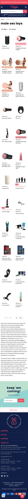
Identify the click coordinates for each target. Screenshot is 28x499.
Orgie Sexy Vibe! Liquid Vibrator (20, 259)
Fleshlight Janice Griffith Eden (20, 72)
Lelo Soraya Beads (7, 141)
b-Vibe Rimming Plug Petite (20, 282)
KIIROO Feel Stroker (6, 118)
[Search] (25, 11)
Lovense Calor (5, 48)
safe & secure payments (18, 482)
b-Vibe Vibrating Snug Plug (20, 237)
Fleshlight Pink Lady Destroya (21, 142)
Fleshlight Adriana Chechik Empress (7, 72)
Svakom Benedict (7, 282)
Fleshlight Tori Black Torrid (5, 95)
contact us (4, 473)
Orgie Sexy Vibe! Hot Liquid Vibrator (7, 259)
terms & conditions (14, 485)
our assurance (6, 482)
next (20, 318)
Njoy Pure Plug (20, 213)
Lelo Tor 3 (18, 118)
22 (16, 318)
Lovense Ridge (5, 211)
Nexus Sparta (5, 305)
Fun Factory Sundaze (19, 305)
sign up (21, 400)
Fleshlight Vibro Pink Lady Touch (6, 165)
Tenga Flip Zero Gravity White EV (20, 95)
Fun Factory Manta (5, 235)
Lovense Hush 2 (20, 188)
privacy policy (18, 484)
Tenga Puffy (5, 188)
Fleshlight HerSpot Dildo (20, 167)
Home (2, 19)
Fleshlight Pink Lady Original (21, 48)
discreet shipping (8, 484)
